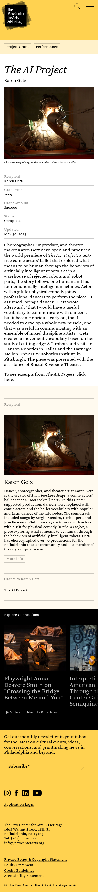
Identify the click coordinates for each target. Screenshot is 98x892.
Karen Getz (15, 80)
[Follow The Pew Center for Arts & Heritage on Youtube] (37, 795)
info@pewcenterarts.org (24, 842)
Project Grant (17, 46)
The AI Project (15, 590)
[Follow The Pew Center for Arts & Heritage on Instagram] (7, 795)
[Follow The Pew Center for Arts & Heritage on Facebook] (16, 794)
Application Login (19, 804)
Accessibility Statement (24, 876)
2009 (8, 194)
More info (14, 558)
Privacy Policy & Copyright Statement (35, 859)
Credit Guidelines (19, 870)
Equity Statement (18, 865)
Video (15, 712)
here (8, 379)
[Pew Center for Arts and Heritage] (15, 15)
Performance (47, 46)
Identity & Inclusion (44, 712)
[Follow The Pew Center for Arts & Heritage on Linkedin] (25, 795)
